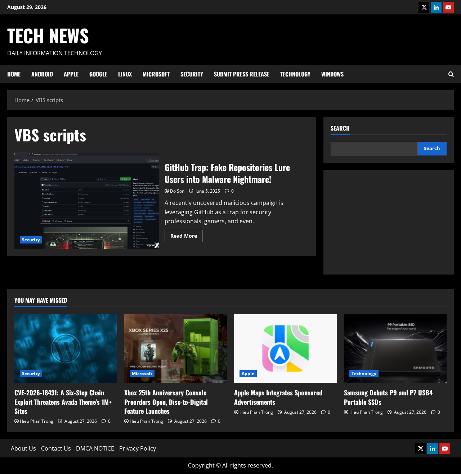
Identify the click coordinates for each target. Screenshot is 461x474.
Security (191, 74)
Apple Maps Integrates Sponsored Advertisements (278, 397)
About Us (23, 448)
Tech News (48, 35)
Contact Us (56, 448)
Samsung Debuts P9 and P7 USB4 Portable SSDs (388, 397)
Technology (295, 74)
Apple (71, 74)
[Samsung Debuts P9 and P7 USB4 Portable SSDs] (395, 348)
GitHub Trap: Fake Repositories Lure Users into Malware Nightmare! (86, 200)
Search (340, 128)
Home (14, 74)
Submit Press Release (241, 74)
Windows (332, 74)
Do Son (177, 191)
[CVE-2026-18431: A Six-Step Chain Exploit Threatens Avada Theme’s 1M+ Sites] (65, 348)
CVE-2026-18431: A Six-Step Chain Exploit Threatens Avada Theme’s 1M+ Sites (63, 401)
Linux (125, 74)
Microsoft (156, 74)
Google (98, 74)
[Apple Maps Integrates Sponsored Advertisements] (285, 348)
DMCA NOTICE (95, 448)
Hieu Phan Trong (36, 421)
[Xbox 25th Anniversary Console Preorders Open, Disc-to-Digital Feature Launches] (175, 348)
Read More (186, 237)
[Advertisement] (389, 222)
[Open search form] (451, 74)
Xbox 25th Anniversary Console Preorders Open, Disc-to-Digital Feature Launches (166, 401)
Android (42, 74)
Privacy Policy (137, 448)
